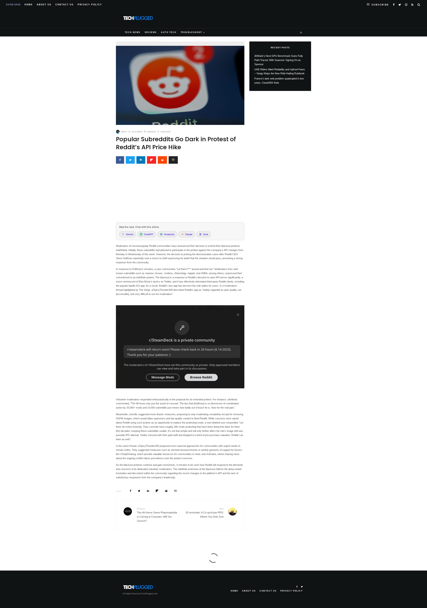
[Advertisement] (180, 195)
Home (29, 4)
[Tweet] (130, 160)
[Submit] (162, 160)
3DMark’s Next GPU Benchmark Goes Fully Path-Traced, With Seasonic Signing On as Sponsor (278, 60)
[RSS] (412, 4)
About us (44, 4)
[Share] (120, 160)
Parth (124, 132)
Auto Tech (168, 32)
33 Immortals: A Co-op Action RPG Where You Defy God (204, 513)
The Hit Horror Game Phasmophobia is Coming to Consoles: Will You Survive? (157, 515)
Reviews (151, 32)
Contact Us (64, 4)
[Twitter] (399, 4)
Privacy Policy (90, 4)
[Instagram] (406, 4)
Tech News (132, 32)
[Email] (173, 160)
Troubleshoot (191, 32)
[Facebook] (393, 4)
